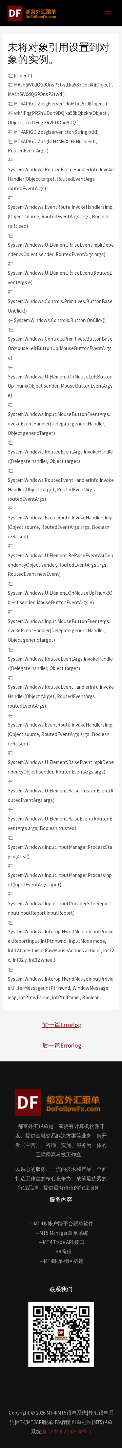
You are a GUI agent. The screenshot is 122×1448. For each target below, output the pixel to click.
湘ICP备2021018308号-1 (66, 1431)
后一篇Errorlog (61, 1045)
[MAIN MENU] (108, 13)
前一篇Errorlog (61, 1025)
